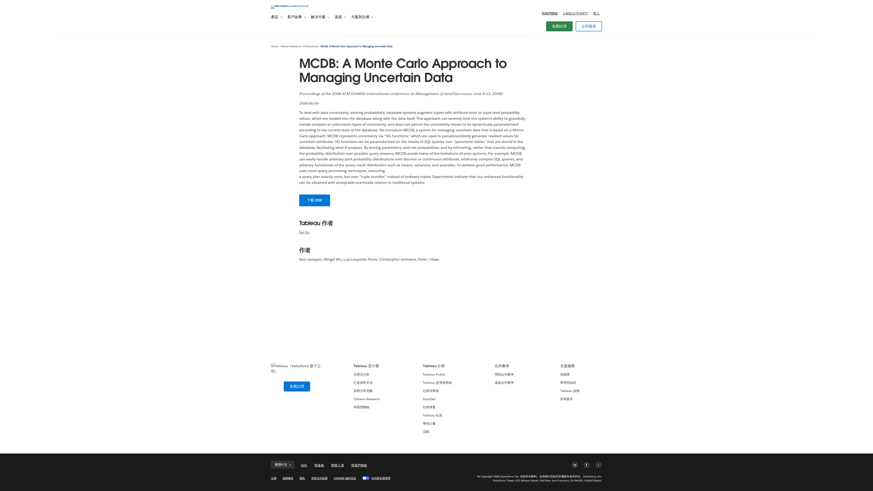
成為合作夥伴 (504, 383)
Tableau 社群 (434, 366)
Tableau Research (290, 46)
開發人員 (337, 465)
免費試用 (559, 26)
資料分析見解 (363, 391)
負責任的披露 (319, 478)
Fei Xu (304, 232)
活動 (426, 432)
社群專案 (429, 407)
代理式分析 (361, 374)
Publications (310, 46)
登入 (596, 13)
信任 (304, 465)
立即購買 (589, 26)
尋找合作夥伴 (504, 374)
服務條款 (288, 478)
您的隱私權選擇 (380, 478)
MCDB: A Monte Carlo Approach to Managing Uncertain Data (356, 46)
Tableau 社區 (432, 415)
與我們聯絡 (550, 13)
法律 (273, 478)
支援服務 (567, 366)
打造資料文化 (363, 383)
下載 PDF (314, 200)
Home (274, 46)
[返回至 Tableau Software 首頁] (290, 5)
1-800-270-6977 (575, 13)
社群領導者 (431, 391)
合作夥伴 (502, 366)
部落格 (319, 465)
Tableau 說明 (569, 391)
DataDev (429, 399)
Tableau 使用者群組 (437, 383)
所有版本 (566, 399)
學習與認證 (568, 383)
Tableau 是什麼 (366, 366)
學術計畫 (429, 423)
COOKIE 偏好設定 (345, 478)
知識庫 (565, 374)
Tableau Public (434, 374)
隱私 (302, 478)
